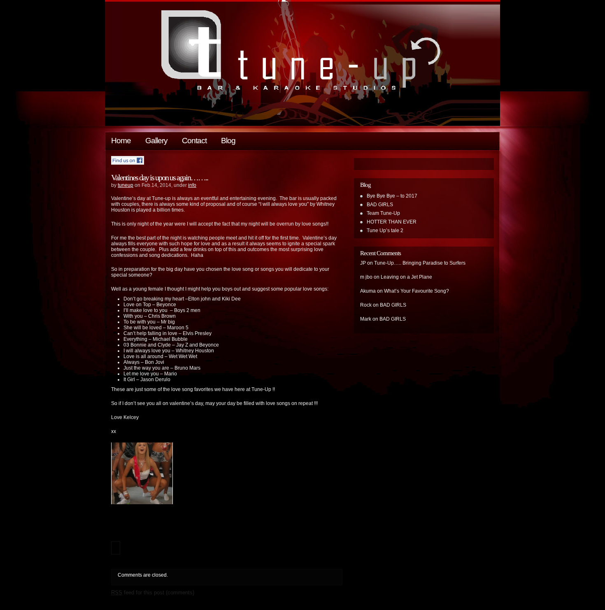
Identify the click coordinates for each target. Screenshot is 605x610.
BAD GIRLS (380, 204)
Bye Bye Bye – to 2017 (392, 196)
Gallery (156, 140)
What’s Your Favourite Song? (416, 291)
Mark (365, 319)
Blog (228, 140)
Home (121, 140)
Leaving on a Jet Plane (406, 277)
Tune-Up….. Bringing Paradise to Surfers (419, 263)
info (192, 185)
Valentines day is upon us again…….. (159, 177)
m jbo (366, 277)
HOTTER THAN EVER (392, 222)
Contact (194, 140)
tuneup (125, 185)
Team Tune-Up (383, 213)
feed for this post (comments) (152, 592)
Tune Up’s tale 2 (385, 230)
